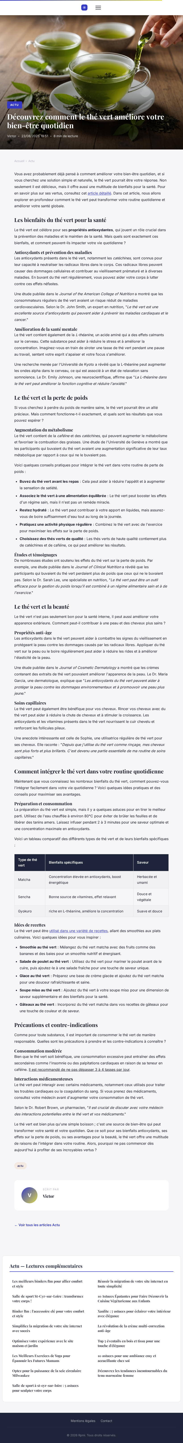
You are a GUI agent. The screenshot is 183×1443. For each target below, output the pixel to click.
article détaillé (99, 193)
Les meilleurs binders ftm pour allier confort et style (47, 1283)
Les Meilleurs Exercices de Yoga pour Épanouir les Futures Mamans (41, 1358)
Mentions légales (83, 1421)
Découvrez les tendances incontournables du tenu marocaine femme (132, 1373)
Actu (14, 105)
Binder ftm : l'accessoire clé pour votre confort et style (48, 1313)
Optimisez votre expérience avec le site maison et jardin (42, 1343)
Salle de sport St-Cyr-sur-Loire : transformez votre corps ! (47, 1298)
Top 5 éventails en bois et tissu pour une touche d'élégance (129, 1343)
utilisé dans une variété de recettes (78, 931)
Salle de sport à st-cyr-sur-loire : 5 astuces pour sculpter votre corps (45, 1387)
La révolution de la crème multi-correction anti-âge (131, 1328)
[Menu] (98, 7)
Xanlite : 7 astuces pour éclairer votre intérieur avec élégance (134, 1313)
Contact (106, 1421)
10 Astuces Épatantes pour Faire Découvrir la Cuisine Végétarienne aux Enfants (133, 1298)
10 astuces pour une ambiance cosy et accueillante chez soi (127, 1358)
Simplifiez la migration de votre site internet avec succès (47, 1328)
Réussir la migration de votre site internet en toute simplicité (133, 1283)
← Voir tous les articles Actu (37, 1225)
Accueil (19, 161)
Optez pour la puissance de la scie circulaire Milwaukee (46, 1373)
